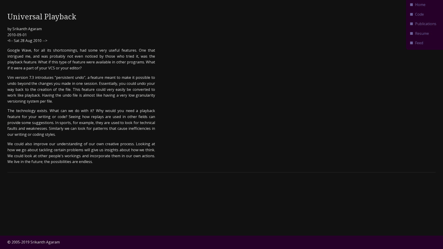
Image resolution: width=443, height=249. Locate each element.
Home (420, 4)
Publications (425, 23)
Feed (419, 42)
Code (419, 14)
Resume (422, 33)
